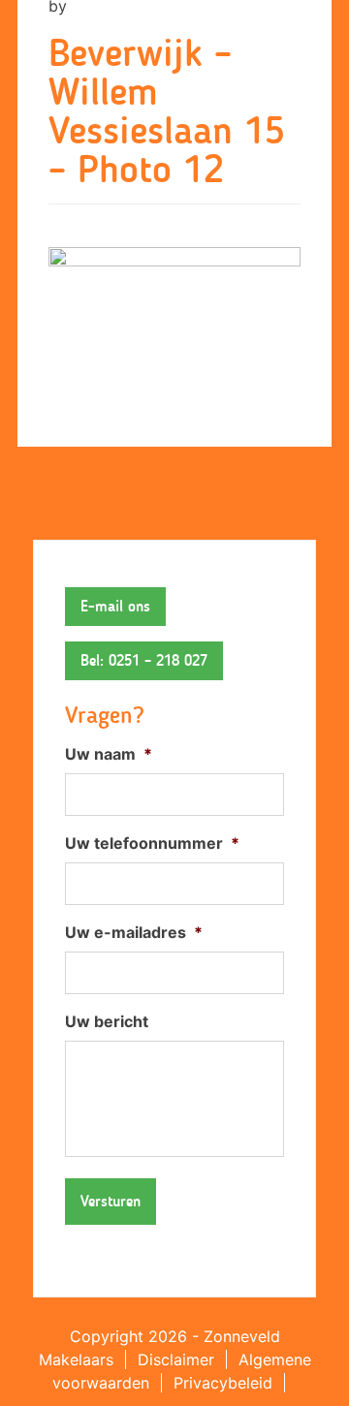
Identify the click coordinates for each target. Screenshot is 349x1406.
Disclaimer (176, 1359)
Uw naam (108, 754)
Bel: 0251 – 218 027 (143, 660)
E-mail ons (115, 606)
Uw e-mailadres (134, 932)
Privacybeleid (223, 1382)
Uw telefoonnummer (152, 843)
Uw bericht (106, 1021)
